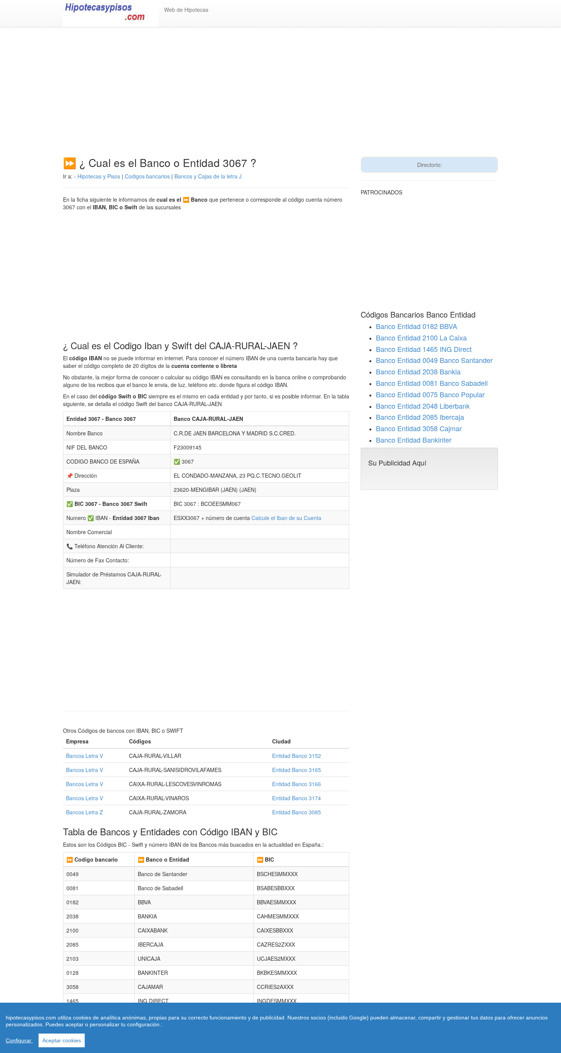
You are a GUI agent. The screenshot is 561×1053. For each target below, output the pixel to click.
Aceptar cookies (61, 1040)
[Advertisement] (280, 95)
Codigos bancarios (147, 176)
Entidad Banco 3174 (296, 798)
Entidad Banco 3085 (296, 812)
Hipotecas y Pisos (98, 176)
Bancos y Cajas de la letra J (208, 176)
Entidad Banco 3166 (296, 784)
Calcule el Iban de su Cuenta (286, 518)
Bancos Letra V (84, 755)
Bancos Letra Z (84, 812)
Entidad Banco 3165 (296, 770)
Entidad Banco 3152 (296, 755)
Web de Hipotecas (186, 9)
